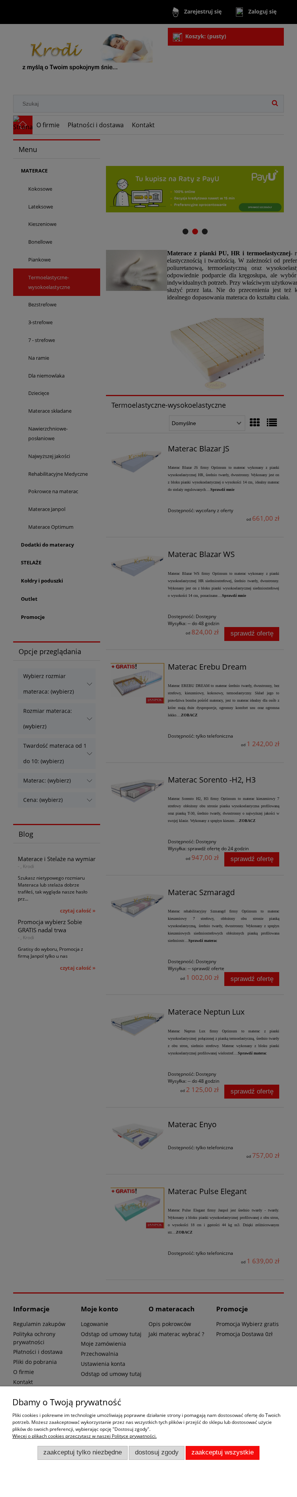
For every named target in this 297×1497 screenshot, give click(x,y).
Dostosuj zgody (157, 1452)
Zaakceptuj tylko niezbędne (82, 1452)
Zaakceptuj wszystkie (222, 1452)
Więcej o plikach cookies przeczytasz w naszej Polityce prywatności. (84, 1436)
